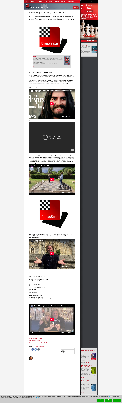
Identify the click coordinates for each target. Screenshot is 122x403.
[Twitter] (35, 349)
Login (90, 1)
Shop (27, 1)
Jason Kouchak (35, 346)
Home (32, 1)
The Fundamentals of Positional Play (86, 366)
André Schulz (36, 356)
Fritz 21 (35, 56)
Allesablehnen (108, 400)
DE (62, 8)
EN (63, 8)
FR (66, 8)
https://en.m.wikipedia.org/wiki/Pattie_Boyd (38, 342)
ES (65, 8)
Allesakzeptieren (117, 400)
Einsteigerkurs (71, 1)
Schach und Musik (41, 346)
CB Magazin (49, 1)
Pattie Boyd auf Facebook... (34, 340)
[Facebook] (32, 349)
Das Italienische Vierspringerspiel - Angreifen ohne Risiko (87, 381)
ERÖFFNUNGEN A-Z (40, 1)
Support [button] (63, 1)
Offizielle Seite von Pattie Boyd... (35, 338)
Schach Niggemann (68, 351)
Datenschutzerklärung (35, 397)
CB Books (56, 1)
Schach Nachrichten (39, 8)
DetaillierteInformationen (100, 400)
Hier (109, 396)
